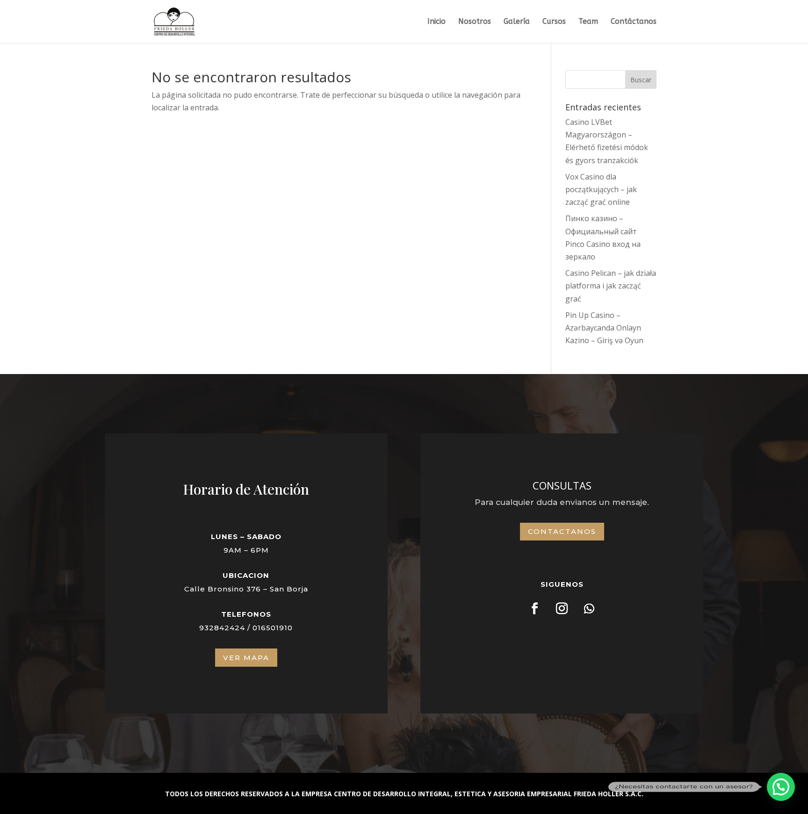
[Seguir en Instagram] (562, 608)
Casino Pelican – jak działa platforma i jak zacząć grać (610, 285)
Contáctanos (633, 22)
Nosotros (474, 22)
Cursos (554, 22)
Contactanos (562, 531)
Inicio (436, 22)
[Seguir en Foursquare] (535, 608)
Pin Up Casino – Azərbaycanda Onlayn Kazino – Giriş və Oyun (604, 328)
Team (588, 22)
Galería (517, 22)
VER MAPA (246, 657)
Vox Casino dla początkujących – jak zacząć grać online (601, 189)
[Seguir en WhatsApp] (589, 608)
